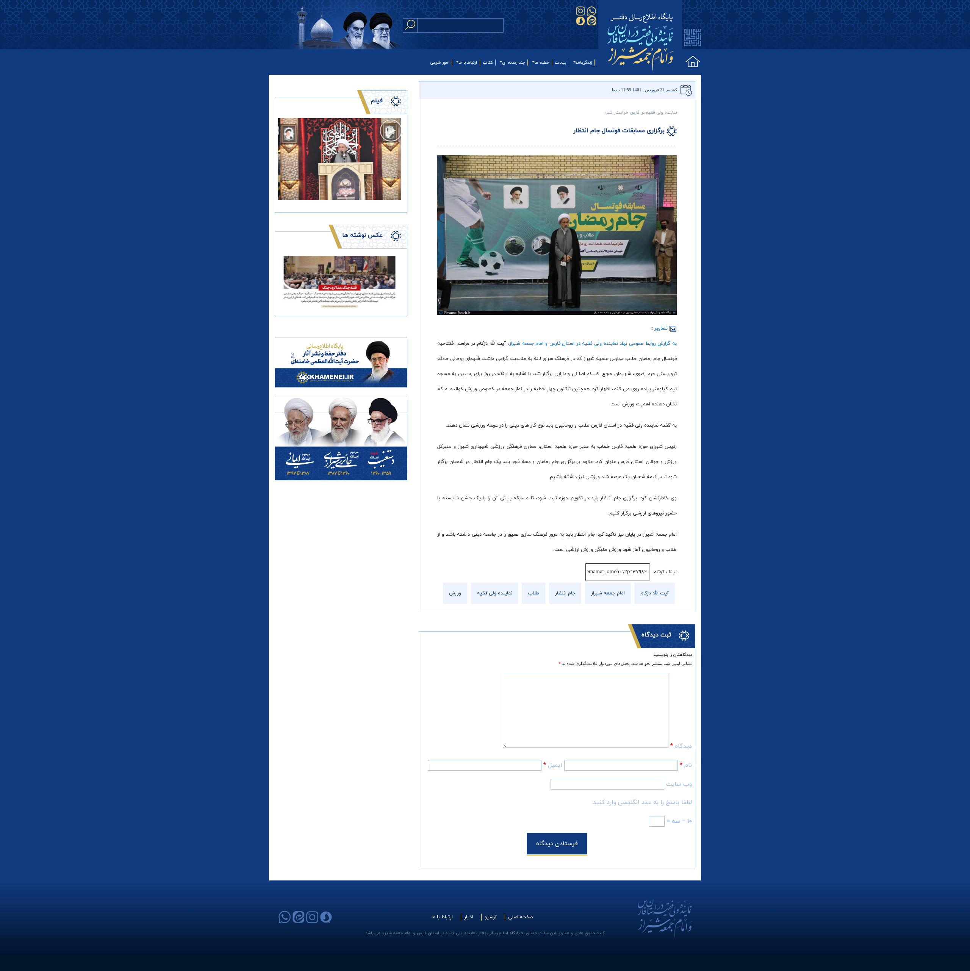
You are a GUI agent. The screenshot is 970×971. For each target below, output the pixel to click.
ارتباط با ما (467, 62)
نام (686, 765)
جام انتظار (565, 593)
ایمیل (552, 765)
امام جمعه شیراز (608, 593)
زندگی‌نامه (584, 62)
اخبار (468, 917)
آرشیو (491, 917)
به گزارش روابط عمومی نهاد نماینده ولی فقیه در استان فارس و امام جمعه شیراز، (592, 343)
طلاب (533, 593)
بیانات (560, 62)
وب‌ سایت (679, 784)
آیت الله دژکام (654, 593)
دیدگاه (681, 746)
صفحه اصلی (520, 917)
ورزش (455, 593)
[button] (287, 281)
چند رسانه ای (513, 62)
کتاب (488, 62)
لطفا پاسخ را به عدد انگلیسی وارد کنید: (642, 802)
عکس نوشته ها (362, 235)
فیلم (377, 101)
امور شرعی (439, 62)
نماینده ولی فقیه (494, 593)
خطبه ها (541, 62)
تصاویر (661, 328)
